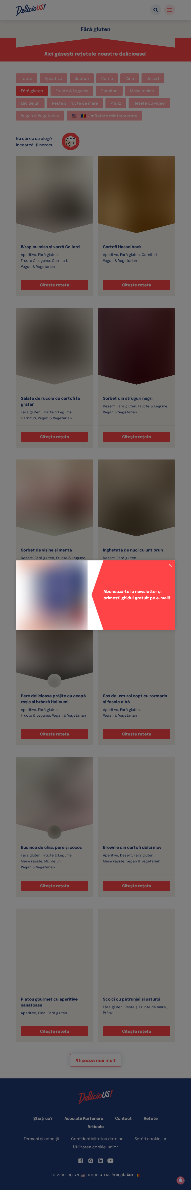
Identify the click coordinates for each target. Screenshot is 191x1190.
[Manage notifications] (181, 1180)
